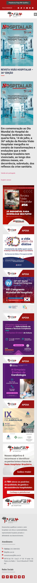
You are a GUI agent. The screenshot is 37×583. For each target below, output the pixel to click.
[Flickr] (32, 8)
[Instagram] (24, 8)
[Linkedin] (29, 8)
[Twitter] (21, 8)
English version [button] (6, 180)
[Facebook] (18, 8)
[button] (35, 14)
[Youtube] (27, 8)
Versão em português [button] (8, 173)
